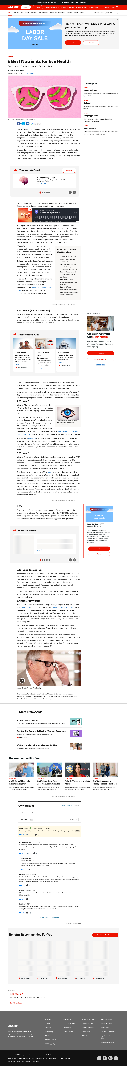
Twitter (23, 123)
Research (26, 607)
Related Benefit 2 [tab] (42, 192)
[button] (116, 12)
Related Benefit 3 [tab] (45, 192)
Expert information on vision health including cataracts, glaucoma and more (41, 723)
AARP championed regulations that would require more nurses (104, 788)
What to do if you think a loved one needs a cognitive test (35, 734)
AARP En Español (69, 1023)
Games (85, 87)
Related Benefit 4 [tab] (47, 192)
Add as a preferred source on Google (39, 123)
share (77, 835)
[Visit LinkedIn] (116, 1058)
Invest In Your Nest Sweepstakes (43, 355)
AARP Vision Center (27, 720)
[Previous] (70, 192)
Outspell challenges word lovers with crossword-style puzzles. (100, 107)
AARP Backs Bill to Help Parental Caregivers (19, 782)
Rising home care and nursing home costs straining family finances (48, 788)
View (17, 364)
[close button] (116, 20)
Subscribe (101, 353)
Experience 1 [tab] (40, 560)
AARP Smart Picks (68, 7)
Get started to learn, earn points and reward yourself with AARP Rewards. (23, 359)
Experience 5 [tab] (49, 560)
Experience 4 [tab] (47, 560)
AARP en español (99, 12)
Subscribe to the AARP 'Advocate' (65, 354)
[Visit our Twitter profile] (105, 1058)
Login (113, 7)
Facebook (19, 123)
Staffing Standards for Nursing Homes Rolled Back (104, 782)
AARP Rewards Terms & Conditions (19, 1058)
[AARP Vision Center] (76, 721)
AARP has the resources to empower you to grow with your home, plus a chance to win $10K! (44, 362)
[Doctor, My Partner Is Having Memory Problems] (76, 734)
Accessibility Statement (48, 1055)
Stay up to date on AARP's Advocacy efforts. (66, 358)
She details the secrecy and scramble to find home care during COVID (77, 788)
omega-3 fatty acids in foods (63, 607)
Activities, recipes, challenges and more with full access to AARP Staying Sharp (54, 180)
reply (21, 835)
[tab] (26, 819)
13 (38, 835)
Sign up (69, 805)
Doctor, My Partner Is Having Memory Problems (41, 731)
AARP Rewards (96, 7)
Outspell (87, 103)
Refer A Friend (68, 1031)
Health (10, 56)
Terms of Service (34, 1055)
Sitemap (10, 1055)
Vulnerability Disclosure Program (59, 1058)
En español (30, 73)
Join (73, 43)
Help (107, 12)
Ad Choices (11, 1061)
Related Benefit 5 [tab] (49, 192)
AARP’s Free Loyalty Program (22, 354)
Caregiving (40, 778)
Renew (91, 43)
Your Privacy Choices (23, 1061)
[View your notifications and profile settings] (80, 819)
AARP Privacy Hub (21, 1055)
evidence (32, 438)
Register (106, 7)
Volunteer (48, 1027)
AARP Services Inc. (88, 1036)
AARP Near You (50, 1044)
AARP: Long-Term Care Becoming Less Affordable (48, 782)
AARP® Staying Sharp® (46, 178)
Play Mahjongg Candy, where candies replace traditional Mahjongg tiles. (97, 120)
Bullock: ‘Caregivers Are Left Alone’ (77, 782)
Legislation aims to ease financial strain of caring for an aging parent (21, 788)
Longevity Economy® (108, 1042)
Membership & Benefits (53, 7)
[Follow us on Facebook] (99, 1058)
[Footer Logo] (21, 1025)
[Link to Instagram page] (110, 1058)
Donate (47, 1023)
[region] (49, 864)
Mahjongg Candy (90, 116)
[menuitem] (10, 14)
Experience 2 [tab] (42, 560)
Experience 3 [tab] (45, 560)
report (76, 853)
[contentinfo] (49, 688)
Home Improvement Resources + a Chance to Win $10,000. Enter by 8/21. (62, 2)
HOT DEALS (15, 994)
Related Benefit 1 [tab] (40, 192)
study (50, 472)
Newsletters (67, 1027)
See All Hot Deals (16, 1003)
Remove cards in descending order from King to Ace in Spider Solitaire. (100, 95)
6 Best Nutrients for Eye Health (39, 61)
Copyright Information (39, 1058)
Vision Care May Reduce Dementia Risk (37, 745)
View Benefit (41, 184)
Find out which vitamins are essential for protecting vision (32, 66)
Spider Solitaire (90, 90)
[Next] (74, 192)
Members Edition (81, 7)
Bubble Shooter (90, 128)
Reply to (27, 860)
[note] (44, 119)
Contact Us (67, 1019)
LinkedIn (27, 123)
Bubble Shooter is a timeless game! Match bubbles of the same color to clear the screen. (100, 133)
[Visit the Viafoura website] (77, 923)
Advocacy (12, 778)
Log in (63, 805)
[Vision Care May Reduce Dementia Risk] (76, 746)
